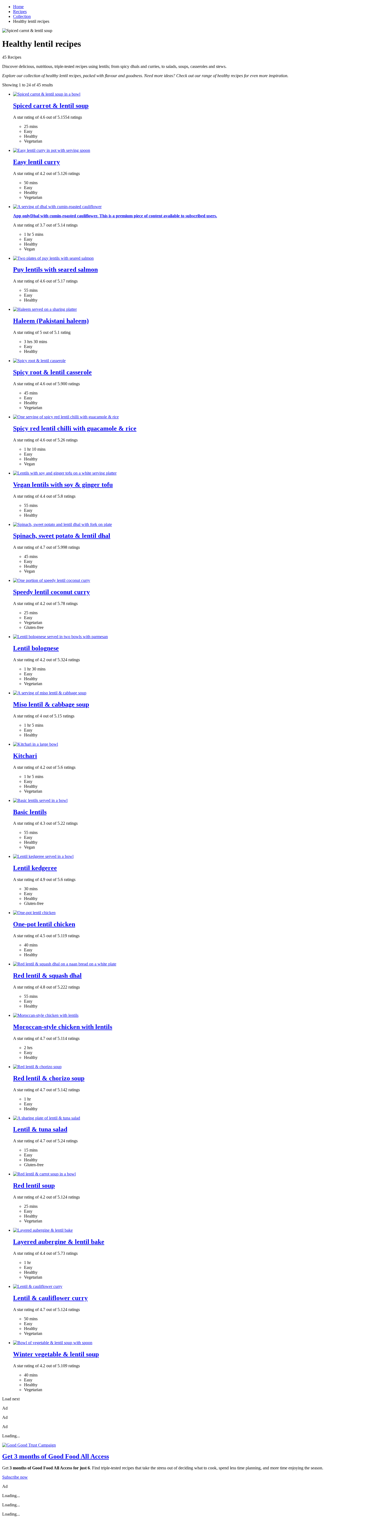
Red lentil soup (34, 1185)
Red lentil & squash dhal (47, 975)
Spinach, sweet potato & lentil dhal (61, 535)
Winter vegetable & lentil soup (56, 1354)
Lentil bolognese (36, 648)
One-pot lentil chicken (44, 924)
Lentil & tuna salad (40, 1129)
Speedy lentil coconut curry (51, 591)
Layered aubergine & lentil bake (58, 1241)
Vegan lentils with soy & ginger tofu (63, 484)
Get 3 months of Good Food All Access (55, 1456)
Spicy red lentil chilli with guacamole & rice (74, 428)
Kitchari (25, 755)
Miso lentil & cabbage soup (51, 704)
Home (18, 6)
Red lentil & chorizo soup (48, 1078)
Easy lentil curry (36, 161)
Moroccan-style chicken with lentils (62, 1026)
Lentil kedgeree (35, 867)
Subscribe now (15, 1477)
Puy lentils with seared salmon (55, 269)
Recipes (20, 11)
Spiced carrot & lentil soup (51, 105)
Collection (22, 16)
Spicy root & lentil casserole (52, 372)
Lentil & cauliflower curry (50, 1298)
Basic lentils (30, 812)
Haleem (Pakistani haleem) (51, 320)
